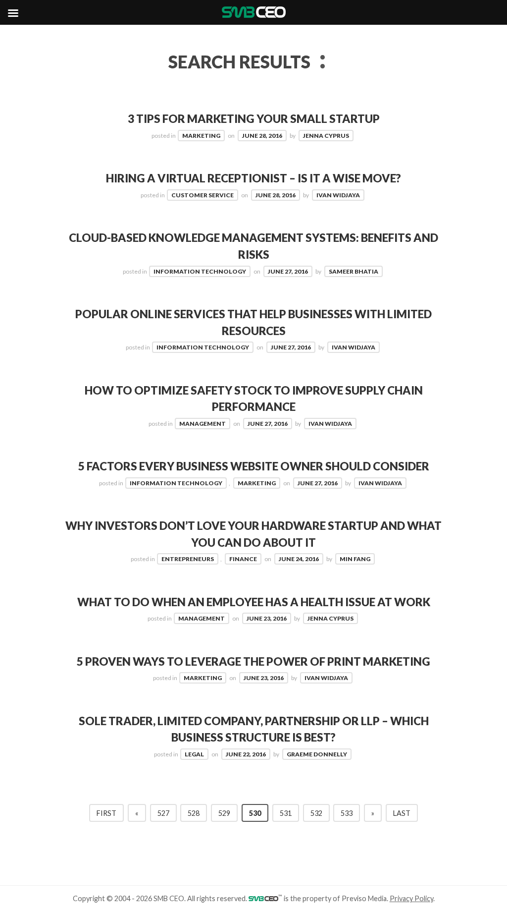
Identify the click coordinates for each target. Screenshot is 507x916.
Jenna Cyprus (326, 135)
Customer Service (202, 195)
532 (316, 813)
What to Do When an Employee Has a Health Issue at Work (253, 602)
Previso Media (364, 898)
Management (202, 423)
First (106, 813)
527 (163, 813)
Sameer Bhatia (353, 271)
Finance (243, 559)
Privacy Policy (411, 898)
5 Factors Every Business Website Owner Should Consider (253, 466)
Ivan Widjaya (338, 195)
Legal (194, 754)
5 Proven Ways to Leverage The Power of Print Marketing (253, 661)
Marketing (201, 135)
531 (286, 813)
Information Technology (199, 271)
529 (224, 813)
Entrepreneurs (187, 559)
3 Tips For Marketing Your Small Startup (254, 118)
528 (194, 813)
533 (347, 813)
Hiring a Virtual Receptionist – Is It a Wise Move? (253, 178)
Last (401, 813)
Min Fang (355, 559)
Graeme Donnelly (317, 754)
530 (255, 813)
